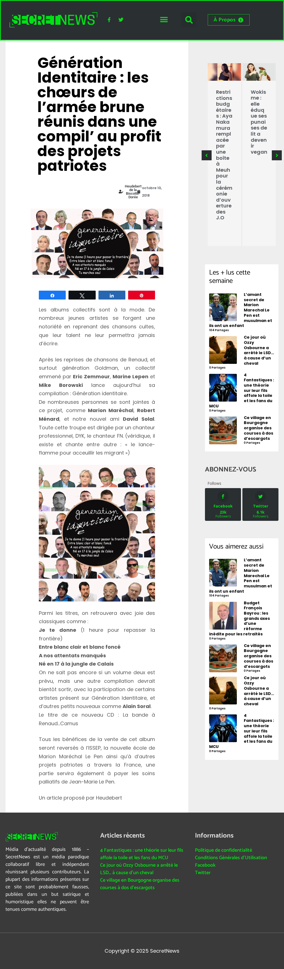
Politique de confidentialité (223, 850)
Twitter (203, 873)
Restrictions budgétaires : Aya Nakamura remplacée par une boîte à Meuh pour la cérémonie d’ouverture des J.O (224, 154)
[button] (164, 20)
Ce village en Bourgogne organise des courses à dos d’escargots (139, 884)
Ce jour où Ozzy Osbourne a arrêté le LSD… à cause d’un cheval (139, 869)
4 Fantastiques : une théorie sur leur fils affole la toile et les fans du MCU (141, 854)
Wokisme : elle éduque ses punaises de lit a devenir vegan (259, 121)
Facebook (205, 865)
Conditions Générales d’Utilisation (231, 858)
